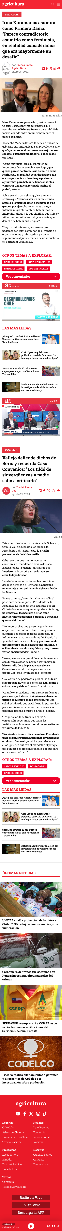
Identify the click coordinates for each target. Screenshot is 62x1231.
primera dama (13, 268)
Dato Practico (41, 1127)
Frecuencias (40, 1164)
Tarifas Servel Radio (14, 1186)
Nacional (12, 14)
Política (11, 449)
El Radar (7, 1159)
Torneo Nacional (12, 1142)
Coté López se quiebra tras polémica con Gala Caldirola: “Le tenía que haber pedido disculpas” (39, 355)
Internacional (41, 1137)
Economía (39, 1132)
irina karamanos (39, 261)
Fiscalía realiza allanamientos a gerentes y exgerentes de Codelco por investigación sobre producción (30, 1078)
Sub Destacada (38, 268)
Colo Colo (8, 1127)
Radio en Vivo (31, 1197)
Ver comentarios (18, 276)
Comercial (8, 1181)
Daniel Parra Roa (22, 489)
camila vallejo (14, 766)
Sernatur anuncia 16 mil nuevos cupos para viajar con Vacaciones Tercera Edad (20, 371)
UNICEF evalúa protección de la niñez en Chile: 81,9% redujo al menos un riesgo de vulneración (30, 924)
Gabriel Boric (13, 261)
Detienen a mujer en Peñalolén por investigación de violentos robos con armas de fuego (39, 387)
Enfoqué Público (12, 1164)
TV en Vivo (31, 1205)
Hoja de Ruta (10, 1169)
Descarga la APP (31, 1212)
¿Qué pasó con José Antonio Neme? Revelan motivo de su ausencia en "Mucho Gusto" (21, 339)
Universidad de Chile (15, 1137)
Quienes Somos (42, 1154)
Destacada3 (38, 766)
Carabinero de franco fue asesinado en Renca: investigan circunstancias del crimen (28, 975)
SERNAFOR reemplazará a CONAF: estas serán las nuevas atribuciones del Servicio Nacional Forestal (30, 1027)
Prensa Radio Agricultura (22, 66)
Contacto (38, 1159)
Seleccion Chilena (13, 1132)
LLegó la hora (10, 1154)
